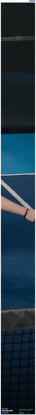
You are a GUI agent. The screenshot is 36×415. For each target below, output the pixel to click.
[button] (14, 1)
